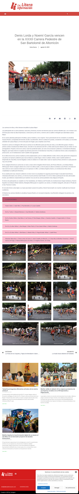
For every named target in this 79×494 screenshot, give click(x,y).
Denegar (57, 487)
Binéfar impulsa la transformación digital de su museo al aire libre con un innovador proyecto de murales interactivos (20, 436)
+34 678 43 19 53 (24, 486)
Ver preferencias (70, 487)
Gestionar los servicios (43, 483)
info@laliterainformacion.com (8, 486)
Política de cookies (51, 491)
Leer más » (4, 403)
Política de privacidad (61, 491)
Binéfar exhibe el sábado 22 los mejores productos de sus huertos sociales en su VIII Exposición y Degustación (58, 390)
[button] (76, 472)
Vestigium (13, 492)
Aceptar (43, 487)
